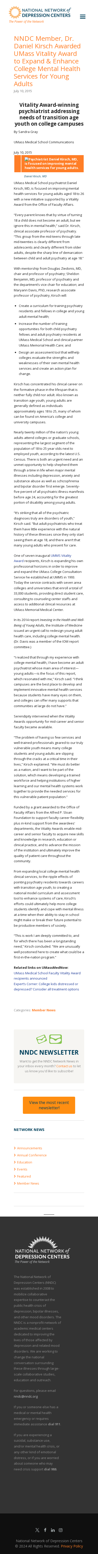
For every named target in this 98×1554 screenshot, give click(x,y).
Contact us (64, 1066)
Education (24, 1162)
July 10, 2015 (23, 91)
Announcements (29, 1148)
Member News (44, 1010)
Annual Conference (32, 1155)
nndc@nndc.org (26, 1396)
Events (22, 1169)
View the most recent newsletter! (49, 1105)
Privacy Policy (72, 1546)
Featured (24, 1176)
